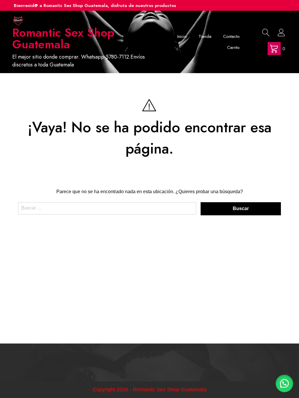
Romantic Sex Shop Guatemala (63, 38)
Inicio (182, 36)
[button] (284, 383)
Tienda (205, 36)
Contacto (231, 36)
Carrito (233, 47)
